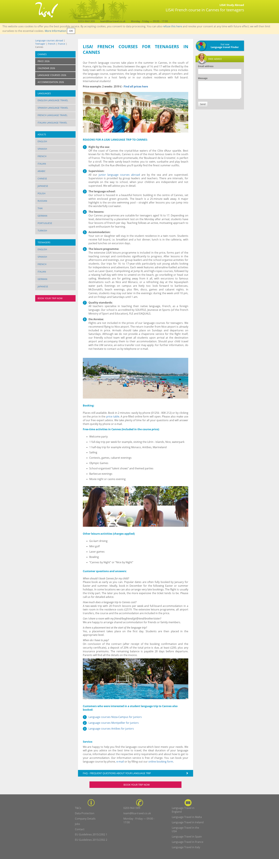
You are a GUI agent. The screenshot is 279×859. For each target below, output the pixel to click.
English (42, 141)
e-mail (120, 761)
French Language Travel (52, 115)
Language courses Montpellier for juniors (113, 723)
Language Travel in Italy (186, 847)
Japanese (43, 185)
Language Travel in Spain (187, 836)
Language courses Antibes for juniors (111, 728)
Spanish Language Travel (53, 107)
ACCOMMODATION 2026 (51, 82)
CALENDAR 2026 (46, 68)
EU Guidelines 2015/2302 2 (91, 840)
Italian (42, 163)
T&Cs (78, 808)
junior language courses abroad (119, 174)
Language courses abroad (49, 40)
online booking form (160, 761)
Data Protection (84, 813)
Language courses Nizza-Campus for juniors (115, 717)
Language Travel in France (187, 842)
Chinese (42, 178)
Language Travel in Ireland (188, 822)
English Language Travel (53, 100)
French (51, 43)
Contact (79, 829)
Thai (40, 208)
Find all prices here (135, 86)
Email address (205, 66)
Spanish (42, 148)
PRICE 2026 (44, 61)
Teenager (40, 43)
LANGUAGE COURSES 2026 (52, 75)
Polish (41, 193)
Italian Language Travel (52, 122)
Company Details (85, 818)
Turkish (42, 230)
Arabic (42, 171)
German (42, 215)
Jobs (77, 824)
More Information (55, 31)
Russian (42, 200)
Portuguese (45, 223)
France (61, 43)
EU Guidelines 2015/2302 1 (91, 834)
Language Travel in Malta (187, 817)
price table (112, 416)
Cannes (42, 54)
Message (202, 78)
